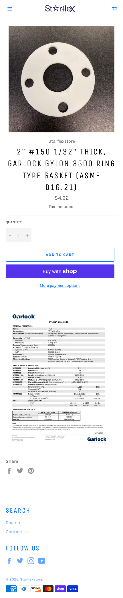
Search (13, 522)
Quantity (14, 222)
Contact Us (17, 531)
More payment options (60, 285)
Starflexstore (31, 579)
